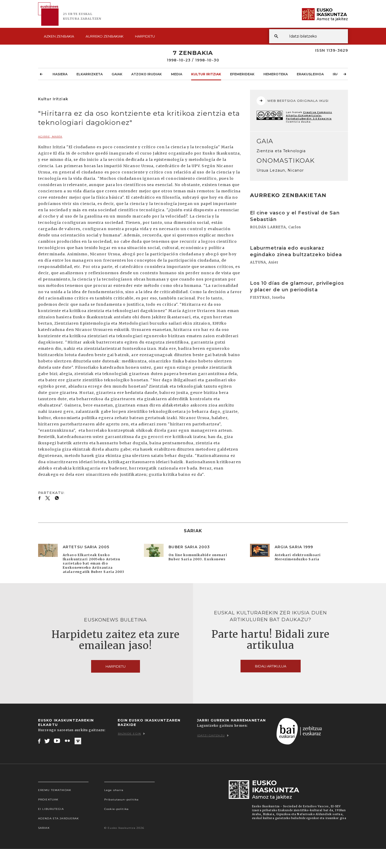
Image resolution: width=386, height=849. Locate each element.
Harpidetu (145, 36)
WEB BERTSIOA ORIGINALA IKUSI (297, 101)
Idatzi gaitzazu (211, 735)
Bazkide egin (129, 733)
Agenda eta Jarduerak (58, 818)
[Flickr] (68, 741)
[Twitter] (47, 741)
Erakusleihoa (310, 74)
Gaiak (117, 74)
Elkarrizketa (89, 74)
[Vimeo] (78, 741)
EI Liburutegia (51, 809)
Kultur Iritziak (206, 74)
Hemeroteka (275, 74)
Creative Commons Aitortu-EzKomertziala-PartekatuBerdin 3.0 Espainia (309, 115)
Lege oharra (113, 790)
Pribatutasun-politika (121, 799)
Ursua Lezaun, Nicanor (280, 170)
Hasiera (60, 74)
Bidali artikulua (270, 666)
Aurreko (104, 36)
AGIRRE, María (50, 136)
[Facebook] (39, 741)
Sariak (44, 828)
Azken (59, 36)
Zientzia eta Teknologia (281, 151)
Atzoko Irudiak (146, 74)
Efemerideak (242, 74)
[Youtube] (57, 741)
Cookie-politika (116, 809)
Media (176, 74)
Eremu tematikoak (54, 790)
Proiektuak (48, 799)
